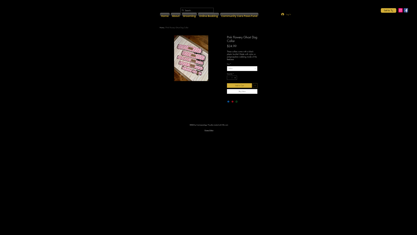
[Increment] (235, 78)
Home (162, 27)
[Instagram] (400, 10)
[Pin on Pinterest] (232, 101)
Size (229, 64)
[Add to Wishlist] (255, 85)
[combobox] (242, 68)
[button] (189, 16)
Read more (230, 59)
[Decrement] (228, 78)
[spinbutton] (232, 78)
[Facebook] (406, 10)
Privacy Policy (209, 130)
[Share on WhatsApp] (236, 101)
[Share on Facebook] (228, 101)
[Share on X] (240, 101)
